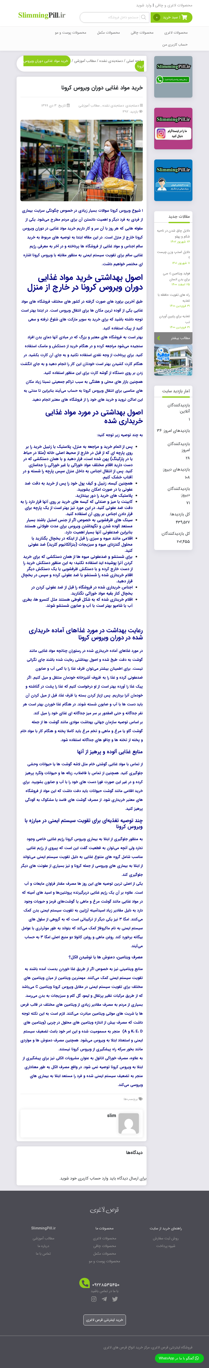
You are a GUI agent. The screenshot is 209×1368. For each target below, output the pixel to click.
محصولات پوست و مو (70, 32)
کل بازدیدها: (179, 514)
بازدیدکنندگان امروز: (179, 447)
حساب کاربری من (175, 44)
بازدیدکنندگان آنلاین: (179, 408)
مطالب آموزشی (85, 61)
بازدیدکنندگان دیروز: (179, 492)
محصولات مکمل (108, 32)
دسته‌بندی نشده (111, 61)
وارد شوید (143, 5)
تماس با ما (43, 1253)
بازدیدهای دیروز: (175, 469)
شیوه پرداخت (165, 1246)
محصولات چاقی (142, 32)
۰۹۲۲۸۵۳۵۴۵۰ (106, 1285)
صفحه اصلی (135, 61)
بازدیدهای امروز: (176, 431)
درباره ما (43, 1246)
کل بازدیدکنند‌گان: (175, 534)
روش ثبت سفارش (166, 1238)
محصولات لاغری (176, 32)
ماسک (43, 346)
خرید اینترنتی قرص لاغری (104, 1320)
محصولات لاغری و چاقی (173, 5)
